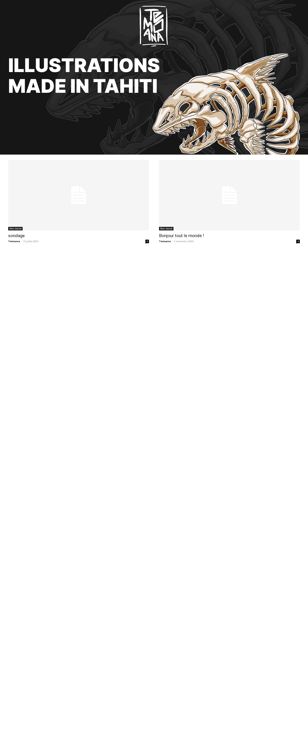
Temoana (14, 241)
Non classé (15, 228)
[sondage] (78, 195)
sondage (16, 235)
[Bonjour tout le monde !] (229, 195)
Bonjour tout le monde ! (181, 235)
